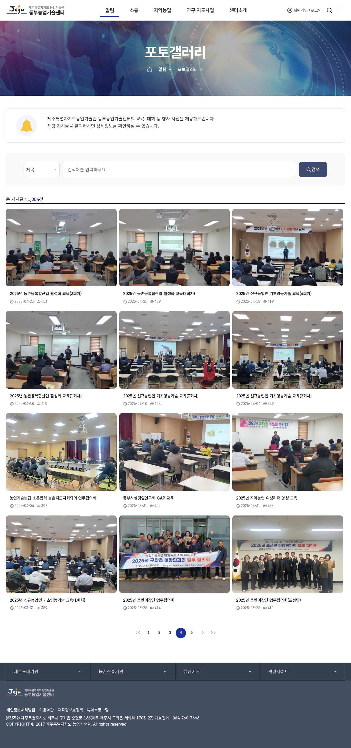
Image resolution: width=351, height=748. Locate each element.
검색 (315, 169)
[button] (341, 10)
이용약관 (46, 710)
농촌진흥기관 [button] (111, 671)
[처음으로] (138, 633)
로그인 (316, 10)
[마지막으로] (213, 633)
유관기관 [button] (191, 671)
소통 (134, 10)
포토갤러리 (188, 69)
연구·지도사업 (200, 10)
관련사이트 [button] (278, 671)
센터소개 (238, 10)
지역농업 (162, 10)
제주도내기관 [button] (26, 671)
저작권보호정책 (70, 710)
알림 (109, 10)
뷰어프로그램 (98, 710)
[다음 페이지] (202, 633)
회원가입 (300, 10)
